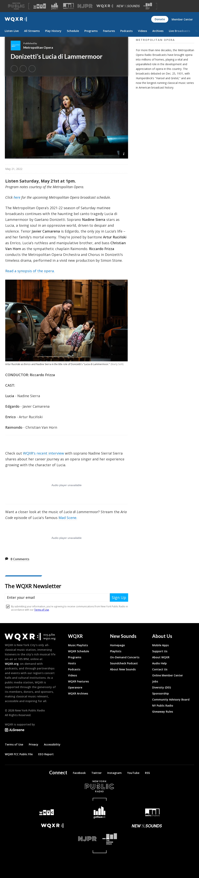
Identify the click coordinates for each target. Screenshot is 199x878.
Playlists (115, 651)
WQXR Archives (78, 693)
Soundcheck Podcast (124, 663)
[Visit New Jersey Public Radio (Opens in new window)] (52, 838)
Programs (91, 31)
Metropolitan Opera (38, 47)
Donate (160, 19)
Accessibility (52, 744)
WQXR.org (11, 664)
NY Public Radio (162, 705)
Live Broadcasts (179, 31)
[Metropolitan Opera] (17, 45)
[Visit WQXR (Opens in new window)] (104, 6)
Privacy (33, 744)
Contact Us (159, 669)
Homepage (117, 645)
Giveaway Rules (162, 711)
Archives (157, 31)
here (17, 197)
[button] (123, 153)
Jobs (155, 681)
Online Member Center (167, 675)
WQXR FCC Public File (19, 754)
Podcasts (126, 31)
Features (109, 31)
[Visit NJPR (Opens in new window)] (85, 6)
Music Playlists (78, 645)
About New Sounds (123, 669)
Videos (142, 31)
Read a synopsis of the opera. (30, 271)
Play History (53, 31)
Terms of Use (14, 744)
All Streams (32, 31)
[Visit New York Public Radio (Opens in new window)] (99, 786)
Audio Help (159, 663)
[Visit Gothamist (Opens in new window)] (54, 6)
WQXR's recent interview (43, 453)
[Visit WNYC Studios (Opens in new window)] (68, 6)
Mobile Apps (160, 645)
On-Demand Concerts (124, 657)
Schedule (73, 31)
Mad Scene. (67, 517)
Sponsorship (160, 693)
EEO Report (46, 754)
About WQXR (160, 657)
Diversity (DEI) (161, 687)
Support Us (159, 651)
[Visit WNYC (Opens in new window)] (39, 6)
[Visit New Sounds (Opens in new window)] (128, 6)
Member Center (182, 19)
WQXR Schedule (78, 651)
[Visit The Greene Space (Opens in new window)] (147, 6)
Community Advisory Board (170, 699)
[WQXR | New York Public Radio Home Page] (16, 19)
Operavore (75, 687)
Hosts (72, 663)
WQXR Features (78, 681)
